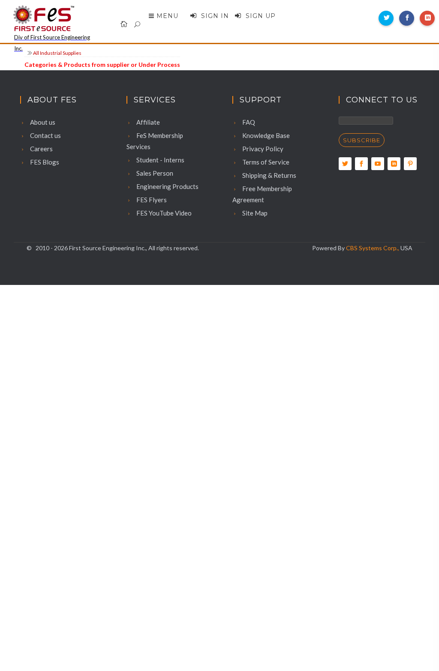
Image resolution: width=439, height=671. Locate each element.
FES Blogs (44, 162)
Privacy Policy (262, 149)
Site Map (254, 213)
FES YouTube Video (163, 213)
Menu (167, 16)
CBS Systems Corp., (372, 248)
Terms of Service (265, 162)
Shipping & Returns (268, 175)
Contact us (45, 135)
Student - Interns (159, 160)
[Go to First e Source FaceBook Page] (361, 163)
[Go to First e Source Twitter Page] (345, 163)
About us (42, 122)
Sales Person (154, 173)
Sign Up (260, 16)
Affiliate (147, 122)
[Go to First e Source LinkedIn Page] (394, 163)
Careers (41, 149)
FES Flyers (151, 200)
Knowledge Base (265, 135)
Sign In (214, 16)
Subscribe (361, 140)
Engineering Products (166, 186)
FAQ (248, 122)
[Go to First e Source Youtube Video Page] (377, 163)
